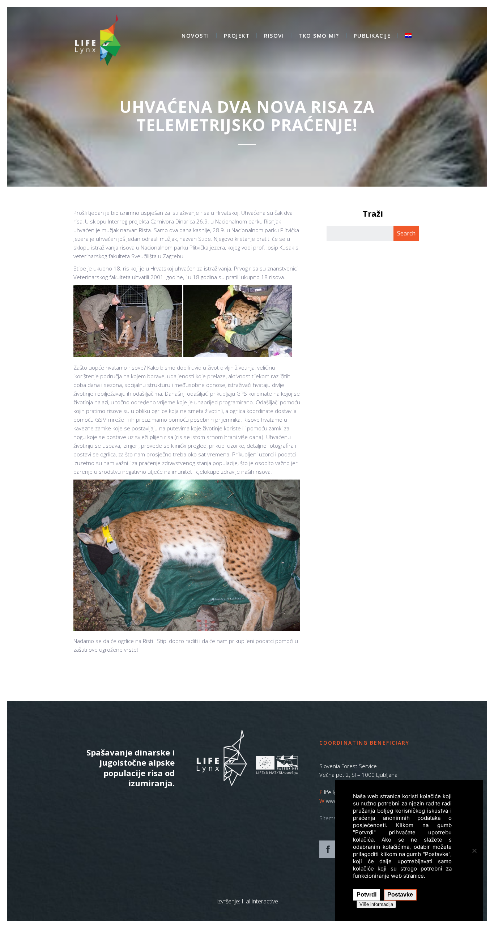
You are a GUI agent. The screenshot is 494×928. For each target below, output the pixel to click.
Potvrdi (366, 894)
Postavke (400, 894)
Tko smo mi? (318, 36)
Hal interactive (260, 901)
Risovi (274, 36)
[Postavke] (474, 850)
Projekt (237, 36)
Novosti (195, 36)
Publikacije (372, 36)
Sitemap (329, 818)
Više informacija (376, 904)
